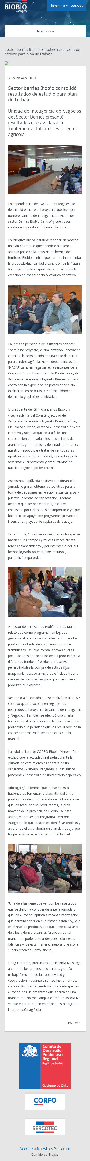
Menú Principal (45, 31)
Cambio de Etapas (45, 1154)
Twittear (73, 1023)
